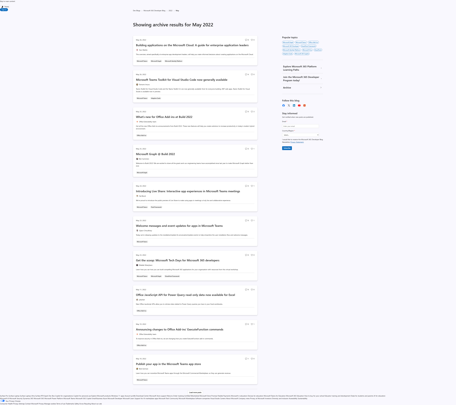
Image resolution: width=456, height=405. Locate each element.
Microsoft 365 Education (295, 396)
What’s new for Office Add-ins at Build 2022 (164, 117)
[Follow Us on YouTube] (299, 105)
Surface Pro (4, 396)
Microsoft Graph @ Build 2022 (155, 154)
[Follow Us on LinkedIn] (294, 105)
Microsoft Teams (301, 42)
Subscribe (287, 148)
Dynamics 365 (28, 398)
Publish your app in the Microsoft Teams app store (169, 364)
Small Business (97, 398)
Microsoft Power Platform (53, 398)
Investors (268, 398)
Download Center (142, 396)
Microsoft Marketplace (187, 398)
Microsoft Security (15, 398)
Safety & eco (79, 404)
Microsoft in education (239, 396)
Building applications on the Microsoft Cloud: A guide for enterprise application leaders (192, 45)
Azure (105, 398)
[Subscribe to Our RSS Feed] (304, 105)
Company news (244, 398)
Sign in (4, 10)
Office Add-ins (313, 42)
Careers (223, 398)
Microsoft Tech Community (168, 398)
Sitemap (22, 404)
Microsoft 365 (39, 398)
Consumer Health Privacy (9, 404)
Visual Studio (215, 398)
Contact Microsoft (31, 404)
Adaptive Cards (287, 54)
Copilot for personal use (82, 396)
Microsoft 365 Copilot (302, 54)
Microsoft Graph (288, 42)
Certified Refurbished (191, 396)
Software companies (202, 398)
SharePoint (317, 50)
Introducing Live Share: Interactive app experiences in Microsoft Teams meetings (188, 191)
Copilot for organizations (64, 396)
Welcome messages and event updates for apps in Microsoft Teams (179, 225)
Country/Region (288, 131)
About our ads (96, 404)
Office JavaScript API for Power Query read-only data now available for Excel (185, 295)
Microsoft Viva (307, 50)
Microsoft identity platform (291, 50)
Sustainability (302, 398)
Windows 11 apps (117, 396)
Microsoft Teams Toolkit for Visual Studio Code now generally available (181, 79)
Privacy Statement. (297, 142)
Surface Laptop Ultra (27, 396)
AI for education (379, 396)
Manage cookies (50, 404)
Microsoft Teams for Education (275, 396)
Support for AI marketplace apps (146, 398)
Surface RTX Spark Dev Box (45, 396)
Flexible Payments (224, 396)
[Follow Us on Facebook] (283, 105)
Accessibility (293, 398)
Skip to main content (7, 1)
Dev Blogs (136, 10)
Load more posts (195, 392)
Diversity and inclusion (280, 398)
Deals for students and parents (362, 396)
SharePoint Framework (308, 46)
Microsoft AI (4, 398)
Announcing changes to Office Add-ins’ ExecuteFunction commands (179, 329)
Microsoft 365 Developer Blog (154, 10)
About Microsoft (232, 398)
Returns (170, 396)
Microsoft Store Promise (208, 396)
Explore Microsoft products (101, 396)
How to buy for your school (314, 396)
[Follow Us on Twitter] (288, 105)
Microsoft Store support (158, 396)
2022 (170, 10)
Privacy (41, 404)
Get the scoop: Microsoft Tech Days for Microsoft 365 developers (177, 260)
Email (284, 121)
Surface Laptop (14, 396)
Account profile (130, 396)
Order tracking (178, 396)
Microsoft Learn (128, 398)
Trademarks (70, 404)
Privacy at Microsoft (257, 398)
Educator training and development (337, 396)
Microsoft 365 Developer (291, 46)
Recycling (87, 404)
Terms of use (60, 404)
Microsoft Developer (115, 398)
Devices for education (255, 396)
